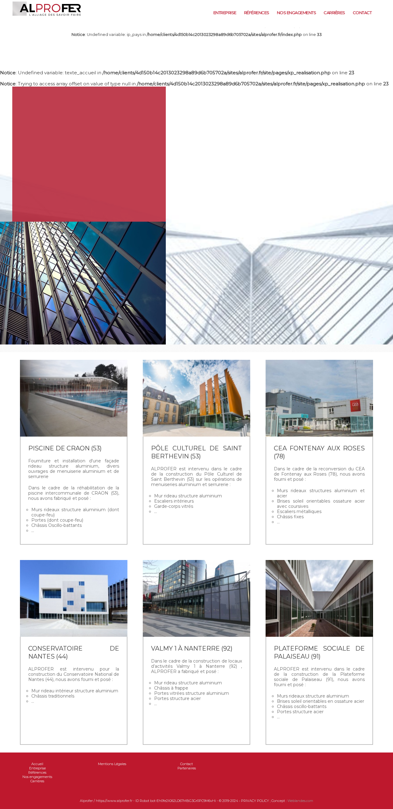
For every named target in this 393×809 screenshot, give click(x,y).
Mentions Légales (112, 764)
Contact (362, 12)
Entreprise (224, 12)
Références (256, 12)
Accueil (37, 764)
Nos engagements (296, 12)
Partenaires (186, 768)
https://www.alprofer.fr (63, 24)
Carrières (334, 12)
